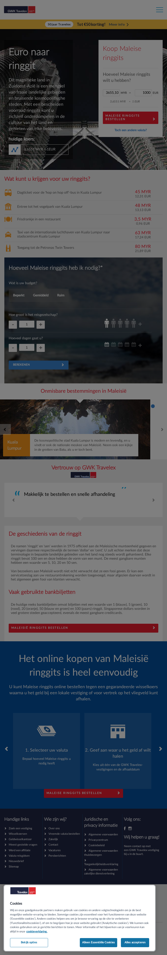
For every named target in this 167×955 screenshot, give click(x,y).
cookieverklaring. (36, 931)
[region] (79, 918)
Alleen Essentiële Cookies (98, 942)
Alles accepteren (135, 942)
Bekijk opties (29, 942)
